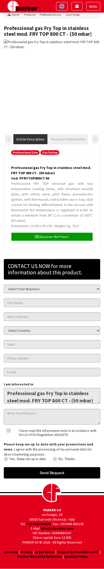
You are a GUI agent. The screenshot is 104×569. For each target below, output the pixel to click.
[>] (95, 139)
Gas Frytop (73, 14)
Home (15, 14)
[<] (8, 139)
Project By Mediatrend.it (78, 552)
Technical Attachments (68, 139)
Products (30, 14)
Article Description (30, 139)
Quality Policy (75, 556)
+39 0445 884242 (38, 524)
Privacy (26, 552)
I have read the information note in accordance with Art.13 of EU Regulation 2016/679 (57, 432)
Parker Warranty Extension (40, 556)
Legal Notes (45, 552)
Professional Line (50, 14)
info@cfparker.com (57, 528)
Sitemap (11, 552)
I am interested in (18, 384)
